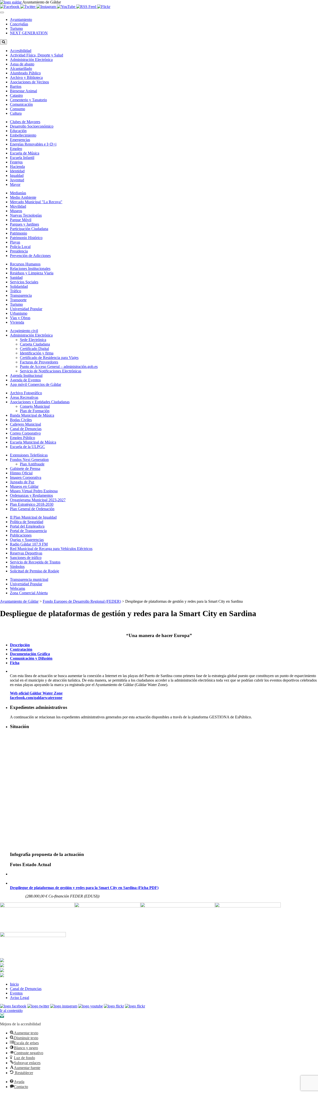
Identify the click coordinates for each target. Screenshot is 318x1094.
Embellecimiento (23, 135)
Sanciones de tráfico (25, 557)
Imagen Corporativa (25, 477)
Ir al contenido (11, 1010)
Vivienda (17, 322)
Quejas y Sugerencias (27, 540)
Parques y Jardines (24, 224)
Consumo (17, 109)
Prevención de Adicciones (30, 255)
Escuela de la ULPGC (27, 447)
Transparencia (21, 295)
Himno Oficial (21, 473)
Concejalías (19, 24)
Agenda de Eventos (25, 380)
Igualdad (17, 175)
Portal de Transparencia (28, 531)
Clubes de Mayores (25, 122)
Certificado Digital (34, 349)
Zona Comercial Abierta (29, 593)
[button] (2, 1015)
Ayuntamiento (21, 19)
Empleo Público (22, 438)
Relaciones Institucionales (30, 268)
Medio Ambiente (23, 197)
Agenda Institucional (26, 375)
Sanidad (16, 277)
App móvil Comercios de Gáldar (35, 384)
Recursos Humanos (25, 264)
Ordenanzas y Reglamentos (31, 495)
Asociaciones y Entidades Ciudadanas (40, 402)
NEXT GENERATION (29, 33)
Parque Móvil (20, 220)
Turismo (16, 28)
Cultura (16, 113)
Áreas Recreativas (24, 397)
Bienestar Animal (23, 91)
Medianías (18, 193)
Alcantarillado (21, 68)
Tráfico (15, 291)
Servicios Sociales (24, 282)
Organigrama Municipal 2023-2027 (38, 500)
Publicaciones (21, 535)
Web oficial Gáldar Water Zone (36, 693)
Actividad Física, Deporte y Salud (36, 55)
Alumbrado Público (25, 73)
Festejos (16, 162)
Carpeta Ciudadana (35, 344)
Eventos (16, 993)
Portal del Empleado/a (27, 526)
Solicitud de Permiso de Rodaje (34, 571)
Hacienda (17, 166)
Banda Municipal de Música (32, 415)
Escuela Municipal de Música (33, 442)
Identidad (17, 171)
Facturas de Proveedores (39, 362)
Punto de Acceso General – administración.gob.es (59, 366)
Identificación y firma (36, 353)
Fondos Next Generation (29, 459)
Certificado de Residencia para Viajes (49, 357)
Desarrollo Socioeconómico (31, 126)
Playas (15, 242)
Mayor (15, 184)
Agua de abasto (22, 64)
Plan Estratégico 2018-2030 (31, 504)
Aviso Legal (19, 997)
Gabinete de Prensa (25, 468)
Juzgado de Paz (22, 482)
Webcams (17, 588)
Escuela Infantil (22, 157)
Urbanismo (18, 313)
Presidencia (19, 251)
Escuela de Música (24, 153)
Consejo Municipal (35, 406)
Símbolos (17, 566)
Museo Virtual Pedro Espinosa (34, 491)
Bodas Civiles (21, 420)
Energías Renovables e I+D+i (33, 144)
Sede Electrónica (33, 340)
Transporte (18, 300)
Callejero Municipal (25, 424)
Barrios (15, 86)
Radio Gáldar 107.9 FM (29, 544)
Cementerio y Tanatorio (28, 100)
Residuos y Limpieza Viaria (31, 273)
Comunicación (21, 104)
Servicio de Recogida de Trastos (35, 562)
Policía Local (20, 247)
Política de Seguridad (26, 522)
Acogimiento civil (24, 331)
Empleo (16, 149)
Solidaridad (19, 286)
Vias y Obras (20, 318)
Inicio (14, 984)
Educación (18, 131)
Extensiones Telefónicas (29, 455)
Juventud (17, 180)
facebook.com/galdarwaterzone (36, 698)
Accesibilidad (20, 51)
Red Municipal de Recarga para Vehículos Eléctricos (51, 549)
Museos (16, 211)
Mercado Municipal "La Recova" (36, 202)
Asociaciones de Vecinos (29, 82)
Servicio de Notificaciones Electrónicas (50, 371)
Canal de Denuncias (25, 429)
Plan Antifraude (32, 464)
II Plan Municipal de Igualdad (33, 517)
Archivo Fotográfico (26, 393)
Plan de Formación (34, 411)
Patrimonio (18, 233)
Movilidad (18, 206)
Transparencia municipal (29, 579)
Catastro (16, 95)
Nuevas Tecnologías (26, 215)
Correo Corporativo (25, 433)
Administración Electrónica (31, 59)
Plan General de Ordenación (32, 509)
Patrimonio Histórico (26, 238)
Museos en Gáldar (24, 486)
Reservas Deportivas (26, 553)
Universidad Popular (26, 309)
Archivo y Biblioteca (26, 77)
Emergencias (20, 140)
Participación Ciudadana (29, 229)
